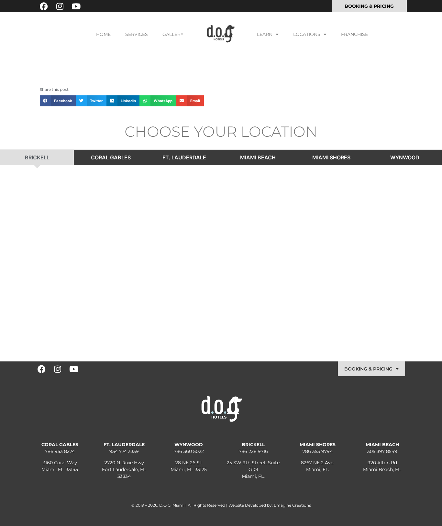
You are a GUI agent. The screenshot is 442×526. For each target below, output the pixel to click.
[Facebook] (44, 6)
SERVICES (136, 34)
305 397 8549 (382, 451)
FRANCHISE (354, 34)
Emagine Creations (292, 505)
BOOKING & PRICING (368, 369)
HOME (103, 34)
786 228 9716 (253, 451)
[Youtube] (76, 6)
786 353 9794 (318, 451)
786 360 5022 (189, 451)
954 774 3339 (124, 451)
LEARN (264, 34)
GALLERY (172, 34)
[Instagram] (60, 6)
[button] (58, 100)
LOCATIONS (306, 34)
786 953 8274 (60, 451)
